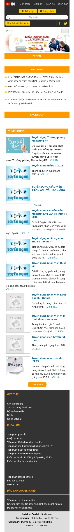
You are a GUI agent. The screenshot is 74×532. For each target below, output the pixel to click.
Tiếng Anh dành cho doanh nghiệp (24, 453)
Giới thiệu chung (15, 404)
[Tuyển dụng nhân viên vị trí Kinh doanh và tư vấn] (15, 323)
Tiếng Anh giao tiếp (16, 434)
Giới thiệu (25, 3)
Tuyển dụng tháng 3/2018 (47, 165)
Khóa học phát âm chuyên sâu (22, 461)
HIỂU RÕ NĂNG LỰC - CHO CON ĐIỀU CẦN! (30, 86)
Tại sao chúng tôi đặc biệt (19, 407)
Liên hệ (50, 3)
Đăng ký (29, 10)
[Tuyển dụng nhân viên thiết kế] (18, 270)
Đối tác (10, 415)
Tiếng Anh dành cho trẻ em (20, 477)
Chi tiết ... (55, 160)
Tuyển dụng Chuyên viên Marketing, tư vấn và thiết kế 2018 (49, 213)
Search (8, 17)
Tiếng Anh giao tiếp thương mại (22, 450)
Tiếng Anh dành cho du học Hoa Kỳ (24, 442)
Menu (9, 31)
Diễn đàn (63, 3)
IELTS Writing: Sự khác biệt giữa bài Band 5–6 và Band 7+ (36, 92)
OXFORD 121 (14, 484)
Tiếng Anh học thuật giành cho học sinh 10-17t (29, 446)
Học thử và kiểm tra (17, 23)
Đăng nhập (48, 10)
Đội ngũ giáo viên (15, 411)
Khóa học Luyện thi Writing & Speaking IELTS (29, 457)
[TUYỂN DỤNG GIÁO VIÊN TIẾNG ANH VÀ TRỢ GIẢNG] (18, 194)
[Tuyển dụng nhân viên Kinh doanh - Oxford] (15, 302)
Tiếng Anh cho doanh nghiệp (21, 500)
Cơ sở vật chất (14, 419)
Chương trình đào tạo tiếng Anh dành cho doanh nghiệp (34, 504)
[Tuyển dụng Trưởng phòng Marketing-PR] (18, 145)
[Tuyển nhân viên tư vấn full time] (15, 344)
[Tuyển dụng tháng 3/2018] (18, 173)
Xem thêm (37, 384)
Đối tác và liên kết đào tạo (19, 508)
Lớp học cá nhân (15, 480)
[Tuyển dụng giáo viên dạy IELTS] (15, 366)
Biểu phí (38, 3)
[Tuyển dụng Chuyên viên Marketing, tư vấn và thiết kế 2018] (18, 218)
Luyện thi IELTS (14, 438)
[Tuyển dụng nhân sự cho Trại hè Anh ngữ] (18, 246)
